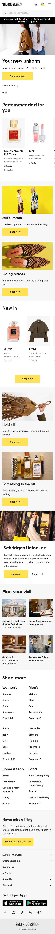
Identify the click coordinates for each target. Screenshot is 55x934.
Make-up (33, 740)
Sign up (33, 21)
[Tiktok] (22, 914)
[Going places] (27, 256)
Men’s (33, 687)
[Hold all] (27, 406)
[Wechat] (30, 914)
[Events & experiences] (41, 608)
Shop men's (8, 85)
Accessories (8, 712)
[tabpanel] (27, 60)
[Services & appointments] (14, 644)
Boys (5, 746)
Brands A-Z (35, 718)
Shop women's (17, 76)
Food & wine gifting (39, 775)
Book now (34, 624)
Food (33, 769)
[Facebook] (4, 914)
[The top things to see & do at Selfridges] (14, 608)
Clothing (6, 693)
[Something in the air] (27, 466)
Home (5, 775)
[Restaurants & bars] (41, 644)
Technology (8, 781)
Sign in (35, 574)
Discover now (9, 627)
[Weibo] (39, 914)
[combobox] (30, 13)
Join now (16, 574)
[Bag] (43, 4)
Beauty (34, 728)
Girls (5, 740)
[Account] (36, 4)
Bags (5, 706)
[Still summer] (27, 200)
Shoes (5, 700)
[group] (27, 147)
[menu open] (49, 4)
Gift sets (33, 753)
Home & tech (13, 769)
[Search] (6, 13)
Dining (5, 797)
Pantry (32, 791)
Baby (5, 734)
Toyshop (6, 753)
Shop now (15, 231)
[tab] (4, 92)
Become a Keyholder (15, 841)
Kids (5, 728)
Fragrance (34, 746)
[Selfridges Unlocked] (27, 526)
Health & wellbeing (39, 797)
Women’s (9, 687)
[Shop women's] (27, 39)
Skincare (33, 734)
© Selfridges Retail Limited (27, 929)
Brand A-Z (7, 718)
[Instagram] (13, 914)
